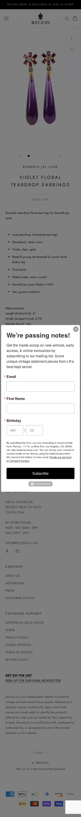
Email (11, 376)
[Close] (76, 329)
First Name (16, 398)
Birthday (14, 420)
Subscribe (40, 473)
